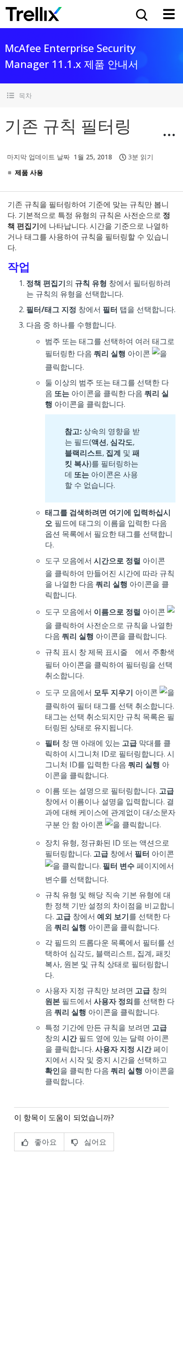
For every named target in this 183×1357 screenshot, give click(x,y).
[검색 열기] (140, 14)
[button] (91, 95)
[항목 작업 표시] (169, 135)
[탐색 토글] (169, 14)
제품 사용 (29, 172)
